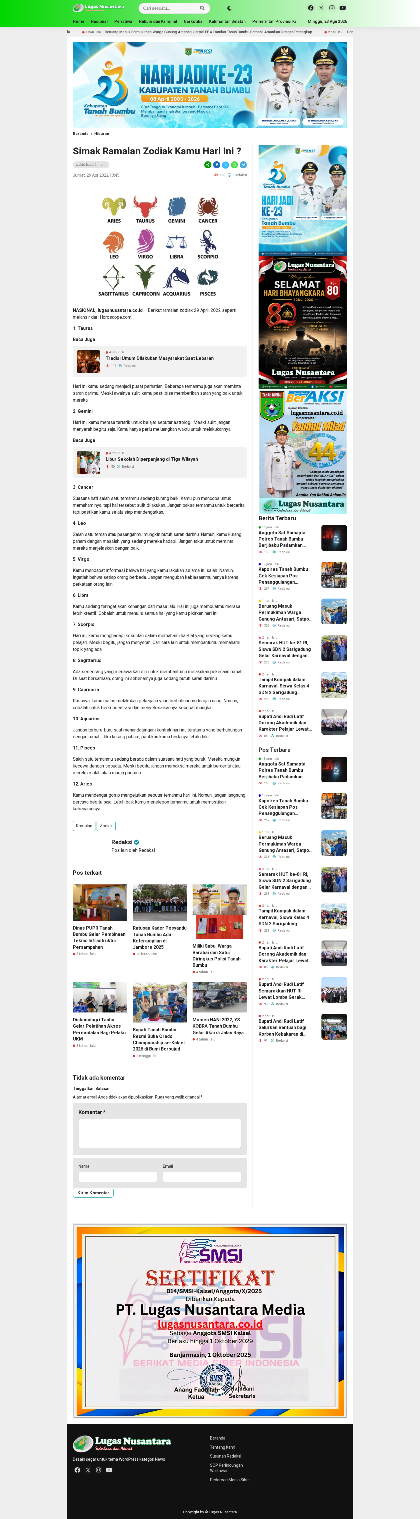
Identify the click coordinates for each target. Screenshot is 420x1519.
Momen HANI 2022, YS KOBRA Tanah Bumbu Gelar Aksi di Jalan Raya (218, 1026)
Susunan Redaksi (225, 1456)
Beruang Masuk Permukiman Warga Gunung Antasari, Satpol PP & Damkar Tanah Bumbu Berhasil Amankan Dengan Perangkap (141, 32)
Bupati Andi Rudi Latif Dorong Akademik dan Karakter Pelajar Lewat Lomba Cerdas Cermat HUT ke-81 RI (284, 723)
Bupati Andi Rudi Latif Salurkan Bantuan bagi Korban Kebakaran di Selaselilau (282, 1027)
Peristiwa (123, 21)
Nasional (99, 21)
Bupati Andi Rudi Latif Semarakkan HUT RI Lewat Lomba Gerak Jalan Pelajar (281, 991)
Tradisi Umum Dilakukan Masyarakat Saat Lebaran (160, 358)
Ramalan (84, 825)
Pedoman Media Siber (230, 1480)
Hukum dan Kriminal (158, 21)
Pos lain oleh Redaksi (133, 850)
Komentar (92, 1112)
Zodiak (106, 825)
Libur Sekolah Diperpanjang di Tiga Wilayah (152, 459)
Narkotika (193, 21)
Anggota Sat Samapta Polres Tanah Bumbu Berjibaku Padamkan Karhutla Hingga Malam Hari (283, 539)
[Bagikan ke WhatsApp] (234, 165)
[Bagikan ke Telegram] (243, 165)
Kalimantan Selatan (227, 21)
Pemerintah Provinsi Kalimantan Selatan (290, 21)
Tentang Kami (222, 1447)
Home (78, 21)
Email (168, 1166)
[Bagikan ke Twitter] (225, 165)
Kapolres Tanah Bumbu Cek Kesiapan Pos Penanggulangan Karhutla (283, 576)
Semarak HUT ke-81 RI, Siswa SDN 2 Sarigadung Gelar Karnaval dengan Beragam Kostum (285, 649)
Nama (84, 1166)
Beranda (81, 133)
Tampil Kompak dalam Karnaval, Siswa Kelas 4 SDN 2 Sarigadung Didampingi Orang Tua (284, 686)
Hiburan (101, 133)
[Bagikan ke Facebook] (216, 165)
